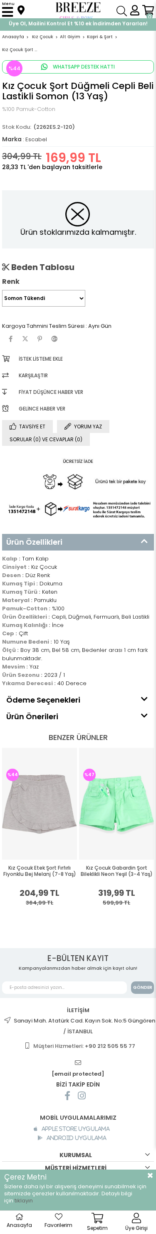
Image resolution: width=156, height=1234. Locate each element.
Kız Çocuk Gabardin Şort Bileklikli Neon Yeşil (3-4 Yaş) (52, 871)
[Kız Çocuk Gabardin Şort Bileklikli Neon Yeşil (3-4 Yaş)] (51, 803)
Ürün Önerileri (32, 716)
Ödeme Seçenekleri (43, 700)
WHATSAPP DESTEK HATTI (83, 66)
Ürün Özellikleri (34, 542)
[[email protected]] (78, 1063)
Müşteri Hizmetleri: (84, 1046)
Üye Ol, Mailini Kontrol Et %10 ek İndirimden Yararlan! (78, 23)
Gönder (142, 987)
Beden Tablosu (42, 267)
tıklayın (24, 1201)
